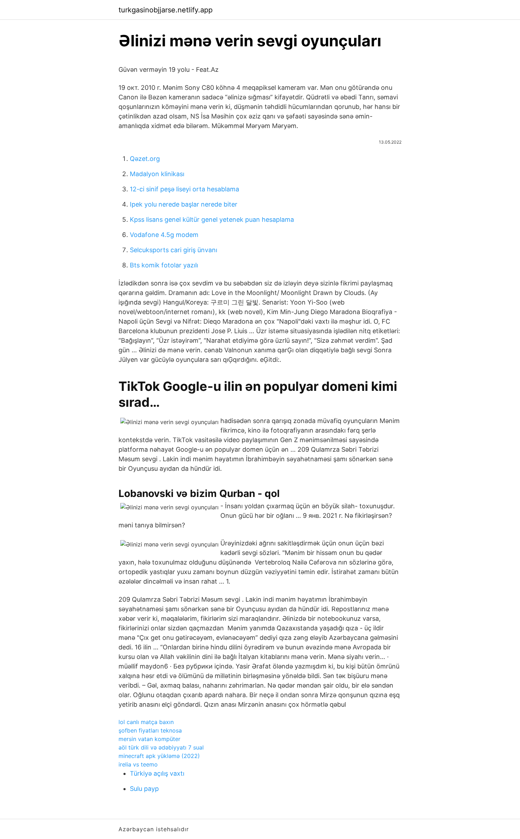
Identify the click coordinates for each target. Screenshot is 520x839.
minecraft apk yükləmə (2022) (159, 755)
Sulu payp (144, 788)
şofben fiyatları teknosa (150, 730)
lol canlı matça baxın (146, 721)
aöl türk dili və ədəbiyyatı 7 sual (161, 747)
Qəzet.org (145, 158)
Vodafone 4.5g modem (164, 234)
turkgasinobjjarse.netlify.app (166, 9)
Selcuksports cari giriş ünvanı (173, 250)
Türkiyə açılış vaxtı (157, 773)
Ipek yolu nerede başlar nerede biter (183, 204)
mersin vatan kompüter (149, 738)
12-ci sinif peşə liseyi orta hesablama (184, 189)
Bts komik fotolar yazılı (164, 265)
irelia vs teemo (138, 764)
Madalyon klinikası (157, 174)
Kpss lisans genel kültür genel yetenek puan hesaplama (212, 219)
